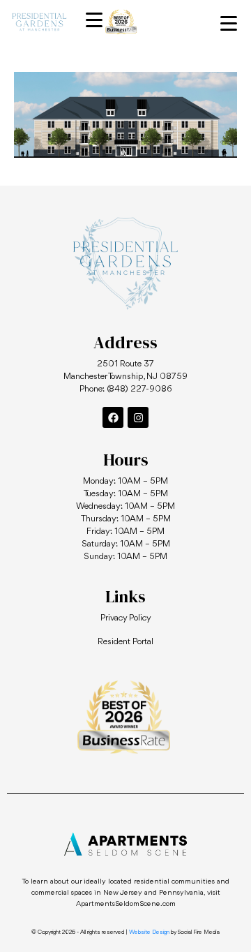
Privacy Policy (125, 618)
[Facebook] (112, 417)
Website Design (149, 932)
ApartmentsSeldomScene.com (126, 904)
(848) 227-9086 (139, 389)
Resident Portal (125, 641)
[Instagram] (138, 417)
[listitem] (126, 150)
